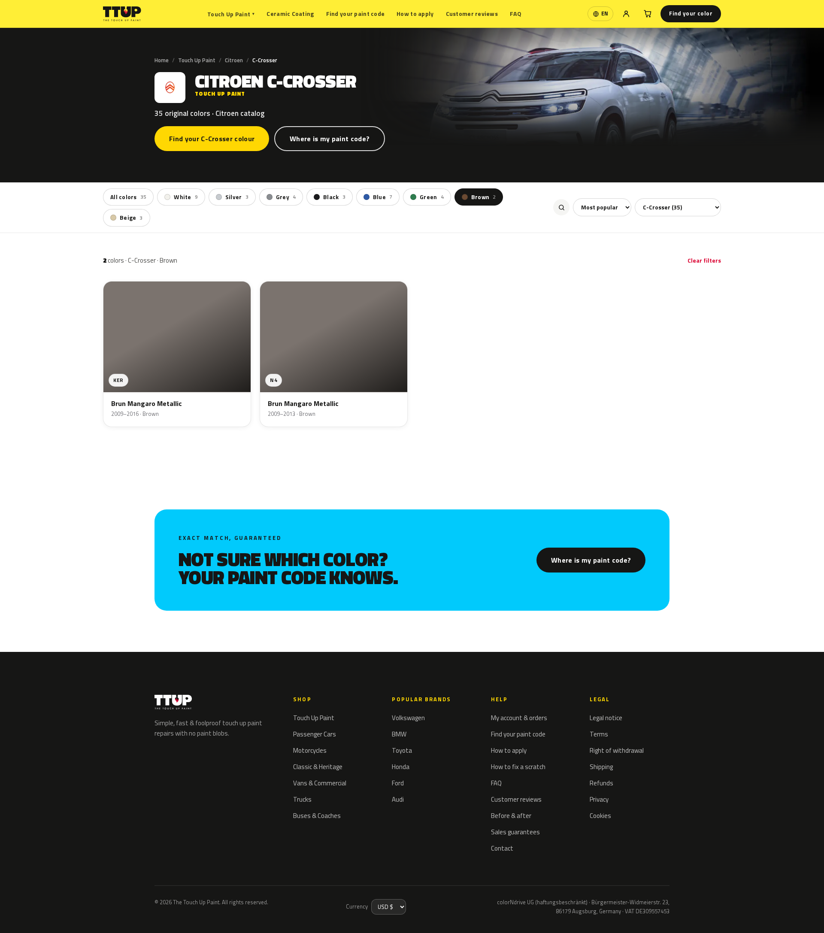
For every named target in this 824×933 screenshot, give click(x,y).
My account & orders (519, 718)
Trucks (302, 799)
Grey (286, 197)
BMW (399, 734)
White (186, 197)
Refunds (601, 783)
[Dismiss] (37, 915)
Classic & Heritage (317, 767)
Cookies (600, 816)
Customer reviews (472, 13)
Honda (400, 767)
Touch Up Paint (230, 13)
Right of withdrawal (617, 750)
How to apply (415, 13)
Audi (398, 799)
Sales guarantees (515, 832)
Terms (599, 734)
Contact (502, 848)
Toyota (402, 750)
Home (161, 60)
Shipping (601, 767)
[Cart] (647, 13)
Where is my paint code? (330, 138)
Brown (483, 197)
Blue (382, 197)
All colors (128, 197)
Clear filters (704, 260)
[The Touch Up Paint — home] (122, 13)
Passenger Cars (314, 734)
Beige (131, 217)
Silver (236, 197)
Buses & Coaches (317, 816)
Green (432, 197)
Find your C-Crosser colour (211, 138)
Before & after (511, 816)
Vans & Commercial (319, 783)
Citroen (234, 60)
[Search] (561, 207)
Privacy (599, 799)
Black (334, 197)
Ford (398, 783)
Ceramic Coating (290, 13)
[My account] (626, 13)
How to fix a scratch (518, 767)
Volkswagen (408, 718)
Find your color (690, 13)
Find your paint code (355, 13)
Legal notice (606, 718)
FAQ (515, 13)
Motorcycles (310, 750)
